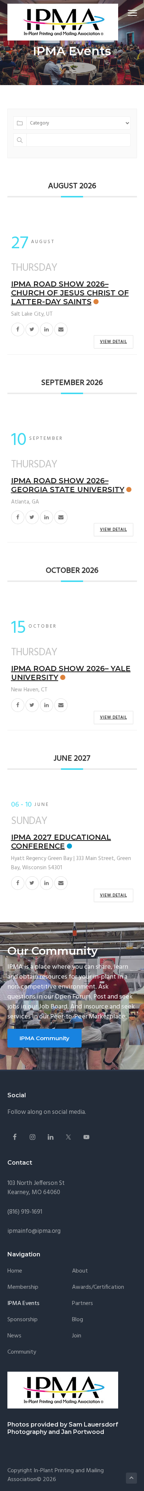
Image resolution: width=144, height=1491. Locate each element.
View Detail (113, 341)
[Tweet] (32, 329)
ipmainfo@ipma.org (34, 1231)
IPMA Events (23, 1303)
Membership (22, 1287)
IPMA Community (44, 1038)
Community (21, 1352)
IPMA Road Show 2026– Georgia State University (67, 485)
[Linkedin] (46, 329)
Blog (77, 1320)
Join (76, 1336)
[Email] (61, 329)
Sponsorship (22, 1320)
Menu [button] (123, 12)
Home (14, 1271)
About (80, 1271)
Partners (82, 1303)
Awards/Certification (98, 1287)
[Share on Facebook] (17, 329)
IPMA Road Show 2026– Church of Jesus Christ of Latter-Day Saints (70, 293)
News (14, 1336)
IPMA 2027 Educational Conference (61, 841)
